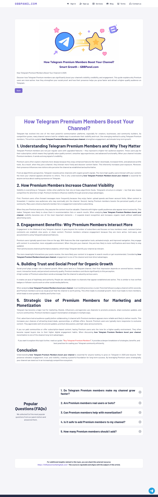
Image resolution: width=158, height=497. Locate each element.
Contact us (136, 4)
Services (99, 4)
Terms (122, 4)
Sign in (73, 4)
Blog (111, 4)
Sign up (86, 4)
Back (19, 90)
